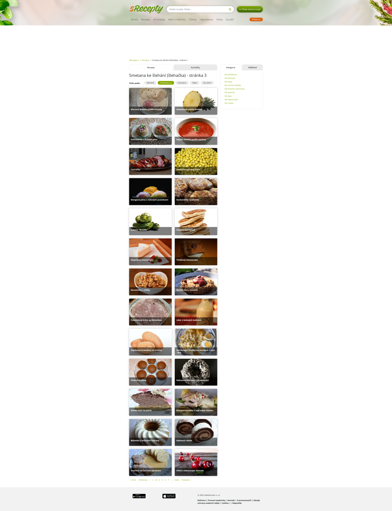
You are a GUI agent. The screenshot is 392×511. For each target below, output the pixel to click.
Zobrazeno (182, 83)
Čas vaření (207, 83)
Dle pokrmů (230, 92)
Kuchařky (195, 67)
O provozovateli (244, 500)
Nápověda (237, 503)
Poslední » (186, 480)
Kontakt (231, 500)
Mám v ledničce (177, 19)
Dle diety (228, 81)
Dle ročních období (233, 85)
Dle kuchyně (230, 78)
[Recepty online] (146, 9)
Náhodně (150, 83)
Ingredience (206, 19)
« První (133, 480)
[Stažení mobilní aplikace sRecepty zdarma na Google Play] (139, 496)
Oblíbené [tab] (252, 67)
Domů (134, 19)
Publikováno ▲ (166, 83)
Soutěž (230, 19)
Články (193, 19)
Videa (219, 19)
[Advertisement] (196, 40)
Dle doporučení (231, 99)
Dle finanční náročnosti (235, 89)
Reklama (202, 500)
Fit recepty (159, 19)
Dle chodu (229, 103)
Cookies (225, 503)
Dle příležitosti (231, 74)
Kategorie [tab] (230, 67)
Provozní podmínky (216, 500)
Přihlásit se (256, 19)
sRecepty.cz (134, 60)
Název (194, 83)
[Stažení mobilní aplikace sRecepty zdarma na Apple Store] (168, 496)
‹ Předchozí (143, 480)
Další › (177, 480)
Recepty (145, 19)
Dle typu (228, 96)
